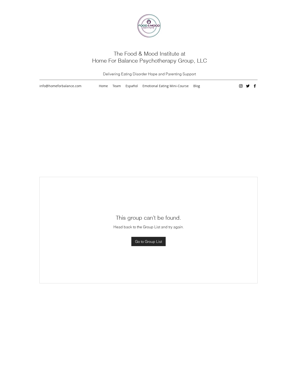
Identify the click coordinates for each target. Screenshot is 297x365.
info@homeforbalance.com (60, 86)
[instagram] (241, 86)
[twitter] (247, 86)
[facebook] (254, 86)
